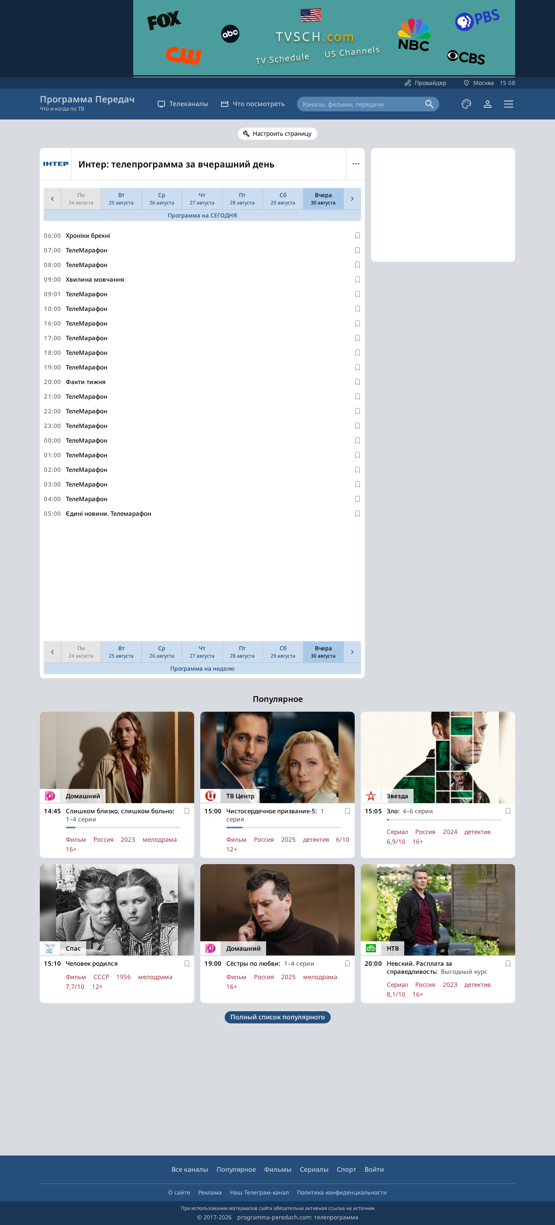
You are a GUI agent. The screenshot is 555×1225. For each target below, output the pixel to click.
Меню (356, 164)
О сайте (179, 1192)
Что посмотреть (259, 103)
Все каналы (189, 1169)
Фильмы (278, 1169)
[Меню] (508, 104)
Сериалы (314, 1169)
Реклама (210, 1192)
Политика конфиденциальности (342, 1192)
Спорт (346, 1169)
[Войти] (487, 104)
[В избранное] (357, 236)
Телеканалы (188, 103)
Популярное (236, 1169)
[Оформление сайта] (466, 104)
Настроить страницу (282, 133)
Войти (374, 1169)
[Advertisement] (202, 581)
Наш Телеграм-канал (259, 1192)
